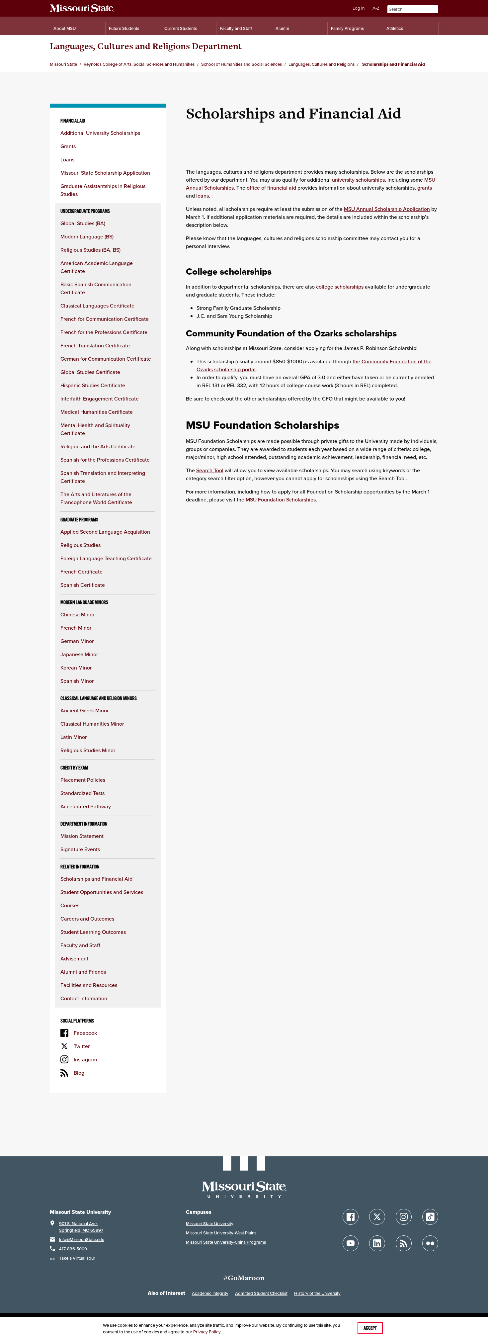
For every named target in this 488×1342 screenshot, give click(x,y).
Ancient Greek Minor (84, 710)
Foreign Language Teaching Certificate (106, 558)
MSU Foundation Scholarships (281, 499)
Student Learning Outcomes (93, 932)
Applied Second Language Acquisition (105, 531)
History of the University (317, 1293)
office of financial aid (271, 187)
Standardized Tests (82, 793)
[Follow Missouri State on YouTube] (351, 1243)
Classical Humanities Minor (92, 723)
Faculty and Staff (236, 28)
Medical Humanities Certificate (96, 411)
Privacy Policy (206, 1332)
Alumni (282, 28)
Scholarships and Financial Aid (96, 878)
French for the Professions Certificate (103, 332)
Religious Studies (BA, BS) (90, 249)
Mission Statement (82, 836)
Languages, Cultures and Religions (321, 64)
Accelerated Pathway (85, 806)
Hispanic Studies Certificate (92, 385)
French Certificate (81, 571)
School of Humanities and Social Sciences (241, 64)
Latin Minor (73, 737)
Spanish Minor (77, 680)
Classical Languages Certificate (97, 305)
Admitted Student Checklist (261, 1293)
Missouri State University (209, 1223)
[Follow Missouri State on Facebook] (351, 1217)
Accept (370, 1328)
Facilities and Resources (88, 985)
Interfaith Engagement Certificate (99, 398)
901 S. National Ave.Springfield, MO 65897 (81, 1226)
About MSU (64, 28)
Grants (68, 146)
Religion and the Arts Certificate (97, 446)
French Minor (75, 627)
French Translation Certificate (95, 345)
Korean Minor (76, 667)
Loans (67, 159)
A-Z (375, 8)
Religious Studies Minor (87, 750)
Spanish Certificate (82, 584)
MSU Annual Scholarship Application (387, 209)
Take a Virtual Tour (77, 1258)
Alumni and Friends (83, 971)
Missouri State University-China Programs (226, 1242)
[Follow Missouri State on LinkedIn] (377, 1243)
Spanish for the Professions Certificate (105, 459)
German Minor (77, 641)
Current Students (180, 28)
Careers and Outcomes (87, 918)
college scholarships (340, 286)
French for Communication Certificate (104, 318)
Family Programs (347, 28)
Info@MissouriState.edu (81, 1239)
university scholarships (358, 179)
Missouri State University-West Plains (221, 1233)
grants (424, 187)
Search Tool (209, 470)
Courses (69, 905)
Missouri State (63, 64)
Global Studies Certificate (90, 372)
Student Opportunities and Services (101, 892)
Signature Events (80, 849)
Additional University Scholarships (100, 132)
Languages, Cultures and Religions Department (146, 46)
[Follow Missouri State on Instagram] (404, 1217)
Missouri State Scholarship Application (105, 172)
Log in (359, 8)
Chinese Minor (77, 614)
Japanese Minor (79, 654)
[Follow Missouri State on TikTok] (430, 1217)
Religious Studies (80, 545)
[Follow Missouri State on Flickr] (430, 1243)
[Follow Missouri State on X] (377, 1217)
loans (202, 195)
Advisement (74, 958)
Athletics (394, 28)
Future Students (124, 28)
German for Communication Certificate (105, 358)
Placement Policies (82, 779)
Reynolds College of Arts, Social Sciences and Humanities (139, 64)
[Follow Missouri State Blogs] (404, 1243)
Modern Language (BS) (87, 236)
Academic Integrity (210, 1293)
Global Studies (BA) (82, 223)
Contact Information (83, 998)
